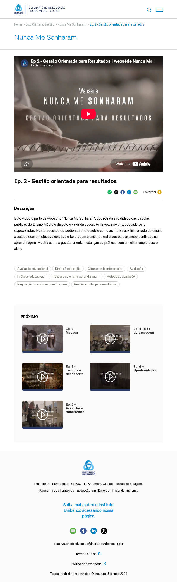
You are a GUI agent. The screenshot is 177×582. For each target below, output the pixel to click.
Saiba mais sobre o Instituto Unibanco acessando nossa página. (88, 510)
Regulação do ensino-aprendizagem (42, 284)
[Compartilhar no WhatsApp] (109, 192)
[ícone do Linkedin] (129, 192)
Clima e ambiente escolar (105, 268)
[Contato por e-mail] (73, 533)
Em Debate (41, 484)
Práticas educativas (30, 276)
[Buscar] (151, 9)
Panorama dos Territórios (56, 490)
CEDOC (76, 484)
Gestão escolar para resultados (95, 284)
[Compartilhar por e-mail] (135, 192)
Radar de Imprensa (125, 490)
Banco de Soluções (129, 484)
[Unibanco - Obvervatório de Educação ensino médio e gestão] (39, 13)
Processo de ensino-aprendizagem (75, 276)
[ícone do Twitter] (116, 192)
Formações (60, 484)
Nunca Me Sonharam (72, 24)
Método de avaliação (121, 276)
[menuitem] (41, 484)
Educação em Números (93, 490)
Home (18, 24)
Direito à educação (68, 268)
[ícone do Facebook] (122, 192)
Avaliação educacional (32, 268)
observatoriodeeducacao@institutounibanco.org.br (88, 543)
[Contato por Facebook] (84, 533)
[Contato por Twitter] (104, 533)
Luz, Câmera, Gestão (40, 24)
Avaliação (136, 268)
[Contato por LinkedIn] (94, 533)
